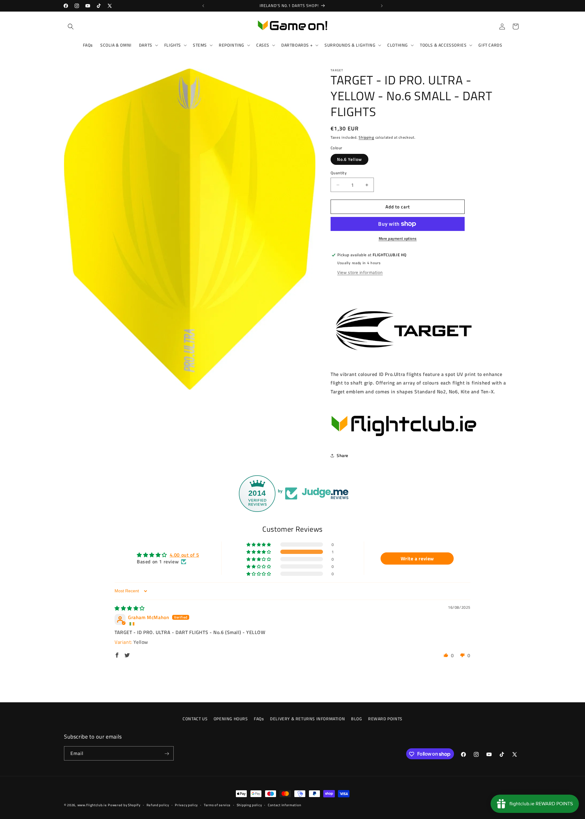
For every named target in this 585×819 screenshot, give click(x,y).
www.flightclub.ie (92, 805)
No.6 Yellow (349, 159)
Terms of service (217, 804)
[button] (70, 26)
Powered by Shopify (124, 805)
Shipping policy (249, 804)
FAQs (259, 718)
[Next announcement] (381, 6)
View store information (360, 272)
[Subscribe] (166, 753)
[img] (130, 608)
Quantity (338, 173)
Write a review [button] (417, 558)
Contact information (284, 804)
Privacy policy (186, 804)
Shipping (366, 137)
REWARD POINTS (385, 718)
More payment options (398, 238)
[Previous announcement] (203, 6)
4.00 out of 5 (184, 554)
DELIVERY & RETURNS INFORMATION (307, 718)
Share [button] (342, 455)
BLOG (356, 718)
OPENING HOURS (231, 718)
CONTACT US (195, 718)
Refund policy (158, 804)
